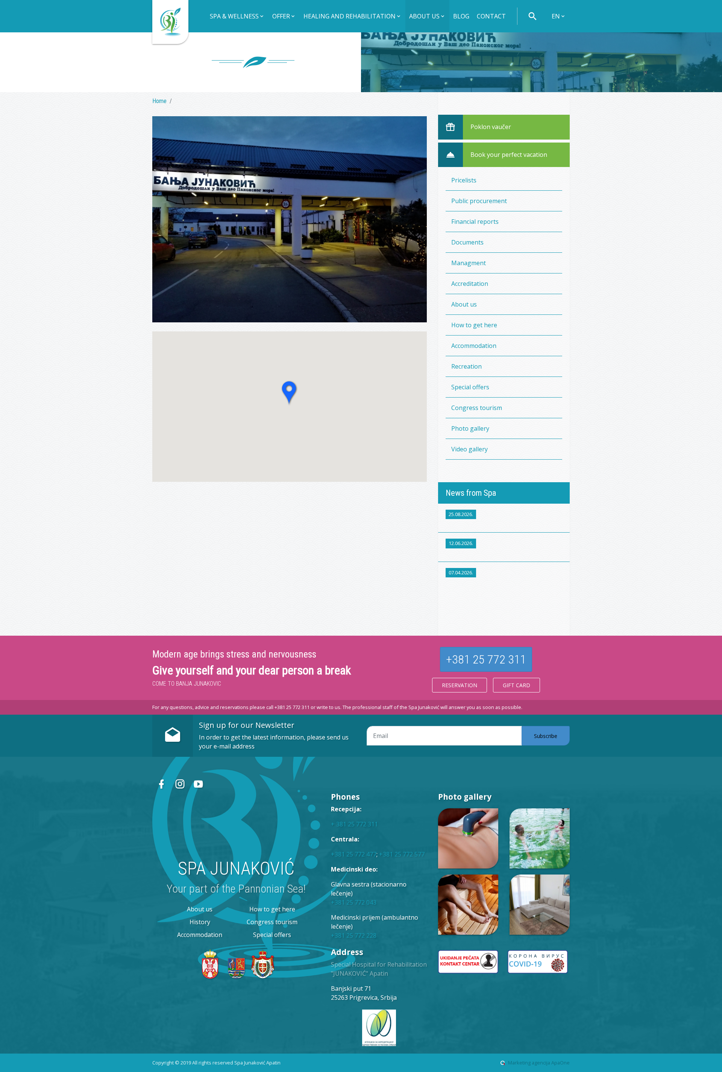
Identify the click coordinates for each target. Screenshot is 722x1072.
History (200, 922)
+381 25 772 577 (402, 854)
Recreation (466, 366)
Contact (491, 16)
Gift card (516, 685)
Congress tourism (476, 408)
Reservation (459, 685)
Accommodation (473, 346)
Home (159, 101)
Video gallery (469, 449)
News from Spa (471, 493)
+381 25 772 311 (486, 659)
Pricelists (463, 180)
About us (464, 304)
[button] (237, 17)
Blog (461, 16)
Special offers (470, 387)
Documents (467, 242)
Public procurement (479, 201)
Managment (468, 263)
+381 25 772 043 (353, 902)
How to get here (474, 325)
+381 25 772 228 (353, 935)
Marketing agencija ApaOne (539, 1062)
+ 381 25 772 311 (354, 824)
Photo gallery (470, 428)
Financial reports (475, 221)
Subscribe (545, 735)
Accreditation (469, 283)
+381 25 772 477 (353, 854)
